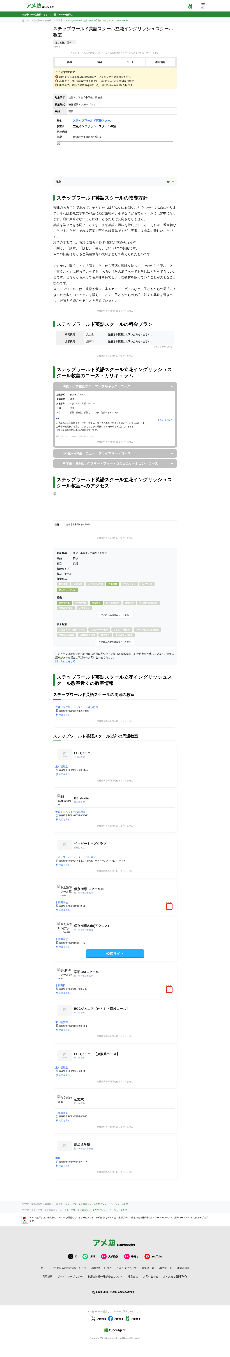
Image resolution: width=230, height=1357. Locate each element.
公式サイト (115, 953)
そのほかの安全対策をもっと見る (115, 641)
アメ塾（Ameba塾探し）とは (69, 1268)
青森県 (48, 20)
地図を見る (64, 714)
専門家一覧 (165, 1268)
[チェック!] (170, 907)
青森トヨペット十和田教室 (70, 811)
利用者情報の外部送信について (105, 1276)
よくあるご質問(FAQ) (175, 1276)
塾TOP (25, 20)
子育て (135, 1256)
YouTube (157, 1256)
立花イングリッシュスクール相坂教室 (76, 707)
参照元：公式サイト (166, 419)
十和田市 (58, 20)
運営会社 (133, 1276)
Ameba (101, 1318)
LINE (92, 1256)
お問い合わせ (150, 1276)
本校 (57, 1158)
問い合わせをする (65, 661)
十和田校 (60, 985)
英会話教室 (36, 20)
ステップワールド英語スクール (93, 120)
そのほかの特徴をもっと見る (115, 615)
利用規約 (47, 1276)
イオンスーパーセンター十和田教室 (75, 857)
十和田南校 (61, 902)
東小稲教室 (61, 766)
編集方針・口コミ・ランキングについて (114, 1268)
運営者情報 (183, 1268)
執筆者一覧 (148, 1268)
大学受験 (113, 1256)
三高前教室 (61, 1112)
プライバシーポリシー (70, 1276)
